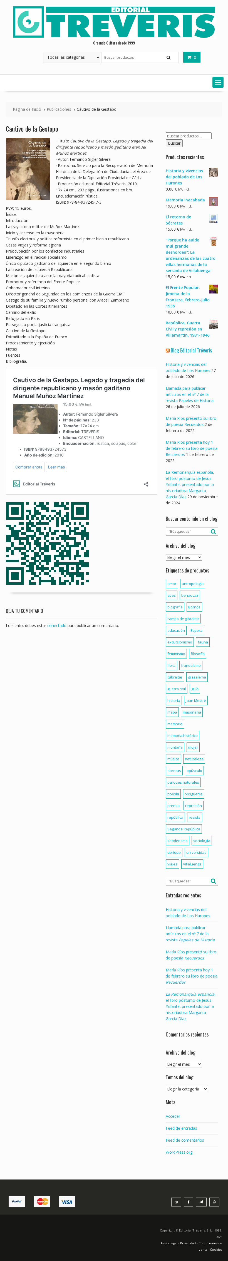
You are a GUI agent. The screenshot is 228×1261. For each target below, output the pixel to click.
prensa (173, 805)
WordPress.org (179, 1152)
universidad (196, 852)
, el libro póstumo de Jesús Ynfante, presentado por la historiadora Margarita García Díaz (190, 1006)
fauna (203, 642)
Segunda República (183, 828)
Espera (196, 630)
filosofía (198, 653)
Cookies (216, 1249)
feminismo (176, 653)
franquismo (191, 665)
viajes (172, 864)
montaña (175, 747)
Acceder (173, 1116)
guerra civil (176, 688)
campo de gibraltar (183, 618)
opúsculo (194, 770)
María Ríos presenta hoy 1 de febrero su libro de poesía (191, 976)
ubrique (174, 852)
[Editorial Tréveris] (114, 37)
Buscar (174, 143)
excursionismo (179, 642)
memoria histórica (182, 735)
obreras (174, 770)
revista (194, 817)
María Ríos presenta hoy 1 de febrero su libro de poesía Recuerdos (191, 448)
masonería (192, 712)
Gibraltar (174, 677)
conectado (56, 625)
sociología (201, 840)
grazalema (197, 677)
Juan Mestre (196, 700)
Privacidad (188, 1243)
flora (171, 665)
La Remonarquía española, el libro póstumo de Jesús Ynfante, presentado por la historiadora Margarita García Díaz (190, 484)
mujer (193, 747)
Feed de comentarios (185, 1140)
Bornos (194, 606)
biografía (175, 606)
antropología (193, 583)
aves (171, 595)
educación (176, 630)
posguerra (193, 793)
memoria (174, 723)
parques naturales (183, 782)
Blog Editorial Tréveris (191, 350)
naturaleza (194, 758)
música (173, 758)
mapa (172, 712)
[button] (218, 82)
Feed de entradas (181, 1128)
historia (173, 700)
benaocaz (189, 595)
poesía (173, 793)
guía (195, 688)
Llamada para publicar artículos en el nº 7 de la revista (190, 933)
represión (193, 805)
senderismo (177, 840)
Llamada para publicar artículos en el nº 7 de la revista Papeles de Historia (190, 394)
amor (171, 583)
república (175, 817)
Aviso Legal (169, 1243)
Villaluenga (192, 864)
